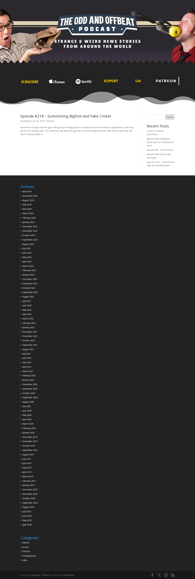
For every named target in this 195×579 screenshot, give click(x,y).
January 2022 (28, 327)
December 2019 (29, 437)
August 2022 (28, 296)
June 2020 (27, 410)
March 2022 (27, 318)
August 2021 (28, 349)
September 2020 (30, 397)
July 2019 (26, 459)
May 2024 (27, 204)
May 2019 (27, 467)
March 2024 (27, 213)
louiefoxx (27, 121)
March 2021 (27, 371)
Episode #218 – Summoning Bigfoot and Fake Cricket (65, 116)
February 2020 (29, 428)
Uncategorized (29, 555)
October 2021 (28, 340)
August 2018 (28, 507)
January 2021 (28, 380)
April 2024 (27, 209)
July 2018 (26, 511)
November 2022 (29, 283)
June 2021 (27, 358)
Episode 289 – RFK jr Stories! (160, 149)
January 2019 (28, 485)
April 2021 (27, 366)
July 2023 (26, 248)
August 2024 (28, 200)
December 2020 (29, 384)
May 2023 (27, 257)
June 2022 (27, 305)
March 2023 (27, 266)
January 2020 (28, 432)
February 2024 (29, 217)
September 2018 (30, 502)
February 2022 (29, 323)
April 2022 (27, 314)
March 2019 (27, 476)
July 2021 (26, 353)
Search (170, 117)
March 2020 (27, 423)
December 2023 (29, 226)
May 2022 (27, 310)
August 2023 (28, 244)
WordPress (68, 575)
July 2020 (26, 406)
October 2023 (28, 235)
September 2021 (30, 345)
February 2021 (29, 375)
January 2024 (28, 222)
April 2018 (27, 524)
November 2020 (29, 388)
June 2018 (27, 516)
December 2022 (29, 279)
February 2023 (29, 270)
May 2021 (27, 362)
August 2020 (28, 401)
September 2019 (30, 450)
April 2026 (27, 191)
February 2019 (29, 480)
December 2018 (29, 489)
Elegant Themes (40, 575)
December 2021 (29, 331)
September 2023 (30, 239)
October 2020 (28, 393)
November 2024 (29, 195)
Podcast (50, 121)
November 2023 (29, 230)
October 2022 (28, 288)
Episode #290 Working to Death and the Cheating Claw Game (160, 142)
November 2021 (29, 336)
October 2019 (28, 445)
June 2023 (27, 252)
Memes (25, 542)
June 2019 (27, 463)
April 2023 (27, 261)
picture (25, 547)
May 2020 (27, 415)
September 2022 (30, 292)
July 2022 (26, 301)
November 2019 (29, 441)
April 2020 (27, 419)
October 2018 (28, 498)
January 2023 (28, 274)
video (24, 560)
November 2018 (29, 494)
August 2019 (28, 454)
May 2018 (27, 520)
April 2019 (27, 472)
